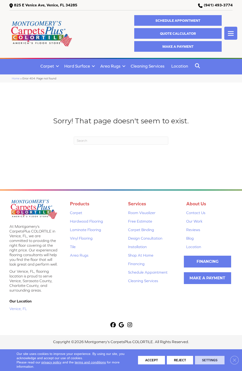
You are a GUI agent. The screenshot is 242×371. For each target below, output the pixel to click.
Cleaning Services (147, 66)
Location (179, 66)
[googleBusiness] (121, 325)
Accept (151, 360)
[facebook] (113, 325)
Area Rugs (110, 66)
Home (16, 78)
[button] (178, 20)
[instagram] (129, 325)
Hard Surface (77, 66)
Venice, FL (18, 308)
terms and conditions (90, 362)
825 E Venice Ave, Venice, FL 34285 (45, 5)
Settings (209, 360)
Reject (180, 360)
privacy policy (51, 362)
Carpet (47, 66)
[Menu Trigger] (230, 33)
